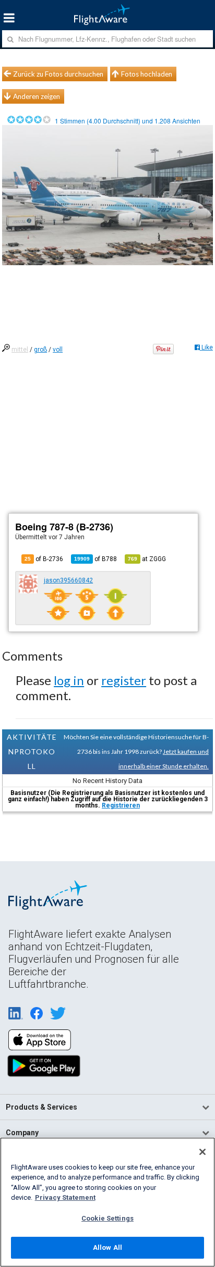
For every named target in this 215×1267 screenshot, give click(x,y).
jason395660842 (68, 580)
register (123, 680)
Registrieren (121, 805)
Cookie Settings (107, 1218)
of (95, 559)
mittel (19, 349)
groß (40, 349)
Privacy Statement (65, 1197)
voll (58, 349)
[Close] (202, 1151)
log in (69, 680)
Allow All (107, 1247)
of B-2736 (44, 559)
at (147, 559)
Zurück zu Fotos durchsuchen (58, 74)
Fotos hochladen (146, 74)
